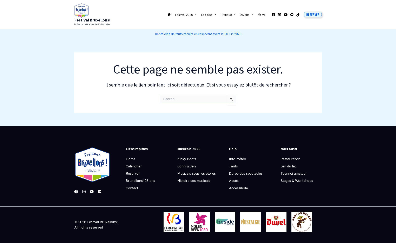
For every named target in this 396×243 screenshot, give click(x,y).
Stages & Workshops (296, 181)
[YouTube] (286, 15)
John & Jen (186, 166)
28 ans (244, 15)
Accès (234, 181)
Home (130, 159)
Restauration (290, 159)
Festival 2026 (184, 15)
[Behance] (292, 15)
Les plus (206, 15)
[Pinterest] (99, 191)
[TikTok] (298, 15)
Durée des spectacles (246, 173)
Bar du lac (288, 166)
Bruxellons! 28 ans (140, 181)
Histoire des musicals (193, 181)
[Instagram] (279, 15)
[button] (313, 14)
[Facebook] (273, 15)
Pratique (226, 15)
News (261, 14)
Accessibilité (238, 188)
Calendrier (134, 166)
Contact (132, 188)
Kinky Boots (186, 159)
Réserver (133, 173)
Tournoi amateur (293, 173)
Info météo (237, 159)
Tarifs (233, 166)
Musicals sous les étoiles (196, 173)
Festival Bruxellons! (92, 20)
